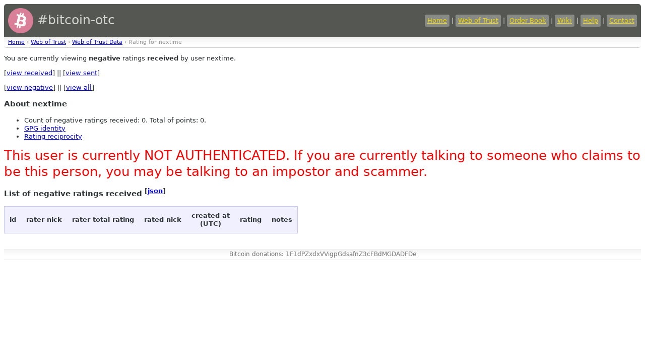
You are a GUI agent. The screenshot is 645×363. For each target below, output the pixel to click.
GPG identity (45, 128)
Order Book (527, 20)
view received (29, 73)
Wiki (564, 20)
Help (590, 20)
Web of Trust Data (97, 42)
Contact (621, 20)
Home (437, 20)
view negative (30, 87)
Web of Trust (478, 20)
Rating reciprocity (53, 136)
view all (79, 87)
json (155, 191)
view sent (81, 73)
